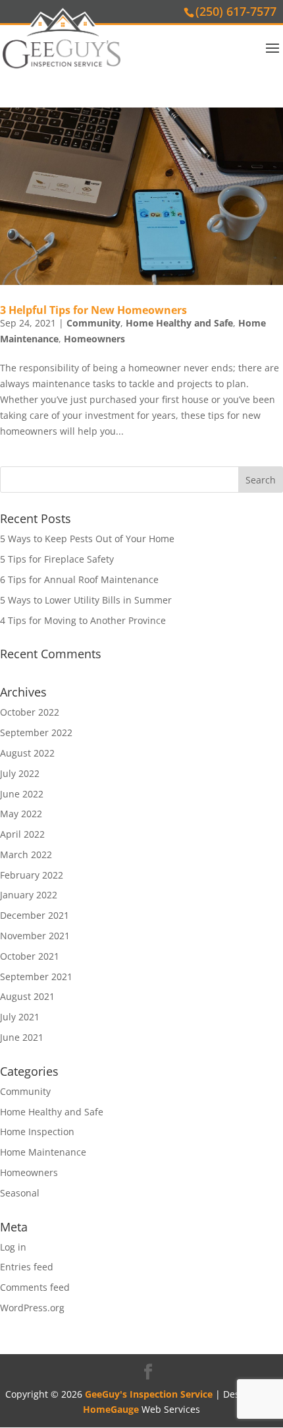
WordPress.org (32, 1307)
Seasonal (19, 1193)
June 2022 (21, 794)
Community (93, 323)
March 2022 (26, 854)
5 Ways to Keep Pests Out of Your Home (87, 538)
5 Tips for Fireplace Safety (57, 559)
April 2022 (22, 834)
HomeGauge (111, 1409)
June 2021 (21, 1037)
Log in (13, 1247)
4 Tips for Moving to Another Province (83, 620)
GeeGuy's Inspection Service (149, 1394)
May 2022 (21, 813)
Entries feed (26, 1266)
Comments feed (35, 1287)
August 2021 (27, 996)
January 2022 (28, 894)
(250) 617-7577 (235, 11)
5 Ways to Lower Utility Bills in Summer (86, 600)
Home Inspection (37, 1131)
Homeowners (94, 338)
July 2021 (19, 1016)
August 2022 (27, 753)
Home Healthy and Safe (179, 323)
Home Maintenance (43, 1152)
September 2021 (36, 976)
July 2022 (19, 773)
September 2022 (36, 732)
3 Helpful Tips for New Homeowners (93, 310)
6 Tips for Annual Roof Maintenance (79, 579)
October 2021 (29, 956)
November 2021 (35, 935)
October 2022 (29, 712)
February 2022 (31, 875)
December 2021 (34, 915)
